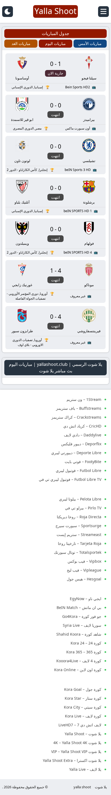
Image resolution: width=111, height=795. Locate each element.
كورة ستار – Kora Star (83, 698)
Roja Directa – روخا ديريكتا (79, 516)
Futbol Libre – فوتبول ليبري (78, 470)
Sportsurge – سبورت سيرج (78, 525)
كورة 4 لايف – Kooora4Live (78, 660)
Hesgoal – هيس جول (84, 579)
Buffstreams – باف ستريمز (78, 408)
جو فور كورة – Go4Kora (81, 616)
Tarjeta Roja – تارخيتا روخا (79, 543)
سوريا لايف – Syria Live (82, 625)
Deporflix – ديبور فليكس (81, 443)
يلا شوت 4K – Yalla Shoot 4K (77, 742)
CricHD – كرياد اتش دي (82, 426)
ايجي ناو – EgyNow (85, 598)
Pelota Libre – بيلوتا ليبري (80, 499)
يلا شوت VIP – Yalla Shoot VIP (76, 751)
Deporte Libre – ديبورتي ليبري (76, 452)
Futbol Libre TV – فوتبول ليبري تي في (70, 479)
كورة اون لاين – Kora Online (77, 669)
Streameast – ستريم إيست (79, 534)
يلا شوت (101, 787)
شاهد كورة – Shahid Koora (78, 634)
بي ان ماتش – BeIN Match (79, 607)
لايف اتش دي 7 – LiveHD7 (79, 724)
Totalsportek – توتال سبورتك (77, 552)
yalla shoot (82, 787)
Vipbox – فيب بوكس (84, 561)
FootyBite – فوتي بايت (83, 461)
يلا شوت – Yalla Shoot (83, 733)
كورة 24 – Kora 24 (86, 643)
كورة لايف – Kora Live (83, 716)
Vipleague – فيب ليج (84, 570)
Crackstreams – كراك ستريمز (76, 417)
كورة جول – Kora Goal (82, 689)
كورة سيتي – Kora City (82, 707)
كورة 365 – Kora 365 (83, 651)
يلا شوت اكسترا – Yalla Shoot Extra (72, 760)
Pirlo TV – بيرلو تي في (83, 507)
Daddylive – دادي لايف (82, 434)
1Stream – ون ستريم (84, 399)
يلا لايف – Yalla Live (85, 769)
